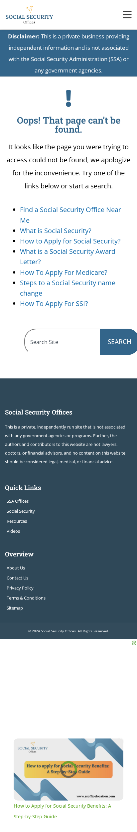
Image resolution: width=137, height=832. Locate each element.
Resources (17, 521)
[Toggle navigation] (127, 15)
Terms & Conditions (26, 598)
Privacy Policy (20, 588)
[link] (23, 747)
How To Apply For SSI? (54, 303)
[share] (113, 746)
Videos (13, 531)
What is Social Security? (55, 230)
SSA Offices (18, 501)
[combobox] (62, 342)
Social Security (21, 511)
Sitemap (15, 608)
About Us (16, 568)
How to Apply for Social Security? (70, 240)
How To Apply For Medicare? (63, 272)
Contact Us (17, 578)
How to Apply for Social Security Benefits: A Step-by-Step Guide (68, 748)
